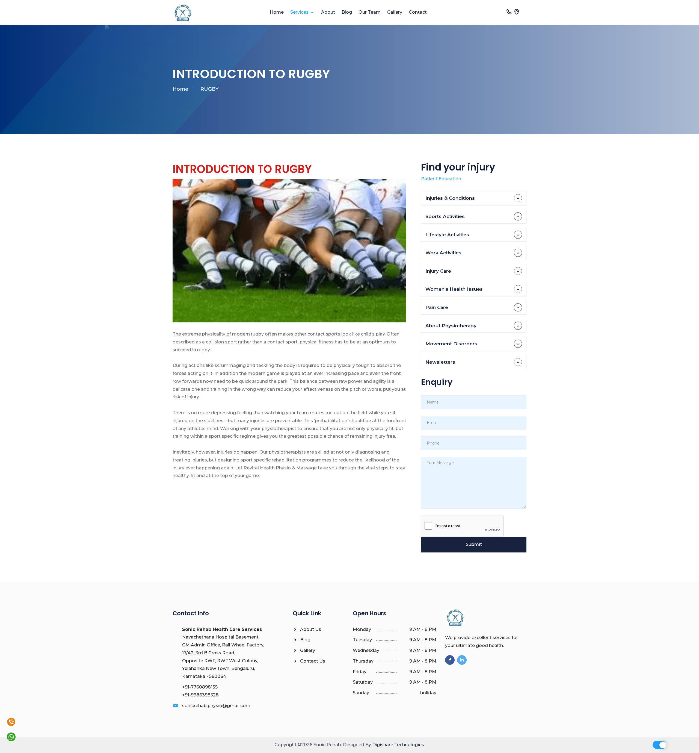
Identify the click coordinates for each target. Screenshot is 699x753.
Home (277, 12)
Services (300, 12)
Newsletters (440, 362)
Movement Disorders (451, 343)
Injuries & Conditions (450, 198)
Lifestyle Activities (447, 234)
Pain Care (436, 307)
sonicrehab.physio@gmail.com (216, 705)
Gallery (394, 12)
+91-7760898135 (200, 687)
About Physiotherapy (450, 325)
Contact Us (312, 661)
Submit (474, 544)
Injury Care (438, 271)
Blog (347, 12)
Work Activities (443, 252)
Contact (418, 12)
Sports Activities (445, 216)
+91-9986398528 (200, 695)
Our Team (370, 12)
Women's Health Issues (454, 289)
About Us (310, 629)
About (328, 12)
